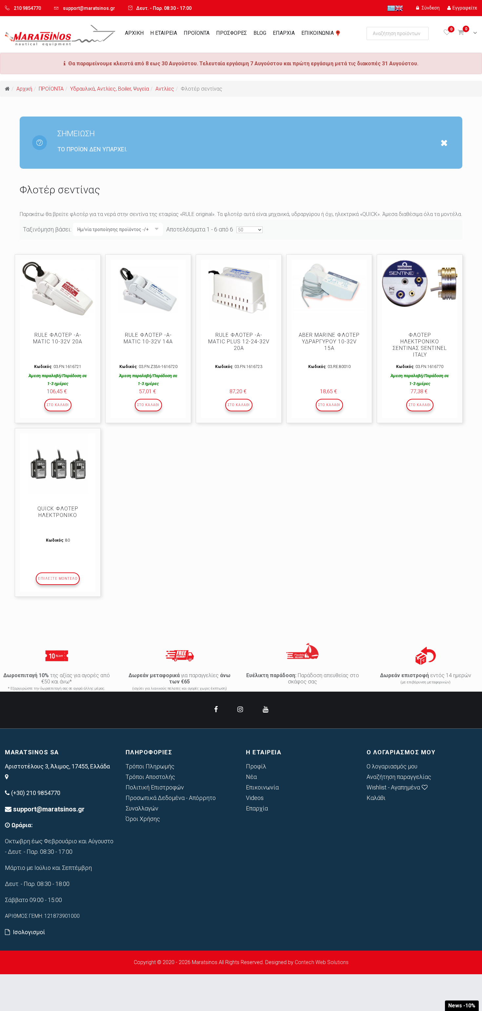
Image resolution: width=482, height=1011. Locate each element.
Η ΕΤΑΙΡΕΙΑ (163, 33)
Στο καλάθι (58, 405)
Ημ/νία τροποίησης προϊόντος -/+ (113, 229)
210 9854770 (27, 8)
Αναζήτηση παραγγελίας (399, 776)
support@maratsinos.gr (89, 8)
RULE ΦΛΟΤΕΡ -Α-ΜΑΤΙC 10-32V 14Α (148, 338)
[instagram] (240, 709)
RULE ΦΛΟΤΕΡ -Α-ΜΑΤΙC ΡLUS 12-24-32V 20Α (239, 341)
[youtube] (265, 709)
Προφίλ (256, 766)
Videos (255, 797)
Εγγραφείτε (464, 8)
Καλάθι (376, 797)
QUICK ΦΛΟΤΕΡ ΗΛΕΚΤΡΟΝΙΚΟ (57, 512)
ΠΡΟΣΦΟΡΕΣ (231, 33)
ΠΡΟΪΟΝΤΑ (197, 33)
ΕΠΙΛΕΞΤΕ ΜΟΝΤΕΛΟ (57, 578)
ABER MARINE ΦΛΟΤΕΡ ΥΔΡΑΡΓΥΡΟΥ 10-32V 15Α (329, 341)
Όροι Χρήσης (143, 818)
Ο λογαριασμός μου (392, 766)
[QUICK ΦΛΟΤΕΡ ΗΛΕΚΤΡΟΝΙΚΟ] (57, 463)
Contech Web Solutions (322, 962)
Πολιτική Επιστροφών (155, 787)
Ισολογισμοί (29, 932)
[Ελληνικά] (391, 8)
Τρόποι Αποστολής (150, 776)
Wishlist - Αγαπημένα (393, 787)
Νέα (251, 776)
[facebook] (216, 709)
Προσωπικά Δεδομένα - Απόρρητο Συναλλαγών (171, 803)
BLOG (259, 33)
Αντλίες (164, 89)
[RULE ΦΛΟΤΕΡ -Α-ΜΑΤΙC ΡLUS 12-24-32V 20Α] (238, 290)
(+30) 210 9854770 (35, 792)
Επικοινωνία (262, 787)
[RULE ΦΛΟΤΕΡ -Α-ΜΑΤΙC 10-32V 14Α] (148, 290)
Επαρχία (257, 808)
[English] (399, 8)
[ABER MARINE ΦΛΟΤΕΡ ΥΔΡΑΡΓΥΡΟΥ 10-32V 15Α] (329, 290)
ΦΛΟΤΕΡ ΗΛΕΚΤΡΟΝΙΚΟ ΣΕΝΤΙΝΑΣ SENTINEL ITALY (419, 345)
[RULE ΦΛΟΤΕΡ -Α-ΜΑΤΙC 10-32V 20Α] (57, 288)
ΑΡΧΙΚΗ (134, 33)
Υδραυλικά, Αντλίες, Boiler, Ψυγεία (109, 89)
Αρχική (24, 89)
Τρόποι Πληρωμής (150, 766)
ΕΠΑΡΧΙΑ (284, 33)
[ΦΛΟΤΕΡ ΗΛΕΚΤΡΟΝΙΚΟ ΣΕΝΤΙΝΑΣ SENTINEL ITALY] (419, 283)
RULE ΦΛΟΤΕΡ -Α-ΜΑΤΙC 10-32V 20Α (57, 338)
